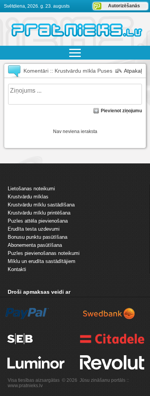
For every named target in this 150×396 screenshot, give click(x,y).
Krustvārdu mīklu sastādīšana (41, 205)
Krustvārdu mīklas (28, 197)
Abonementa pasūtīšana (35, 245)
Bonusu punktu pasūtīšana (37, 237)
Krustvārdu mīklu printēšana (39, 213)
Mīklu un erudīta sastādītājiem (41, 261)
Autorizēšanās (124, 5)
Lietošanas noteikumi (31, 188)
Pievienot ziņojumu (121, 110)
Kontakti (17, 269)
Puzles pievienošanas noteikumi (44, 253)
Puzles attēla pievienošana (38, 221)
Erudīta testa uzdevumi (34, 229)
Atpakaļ (133, 71)
